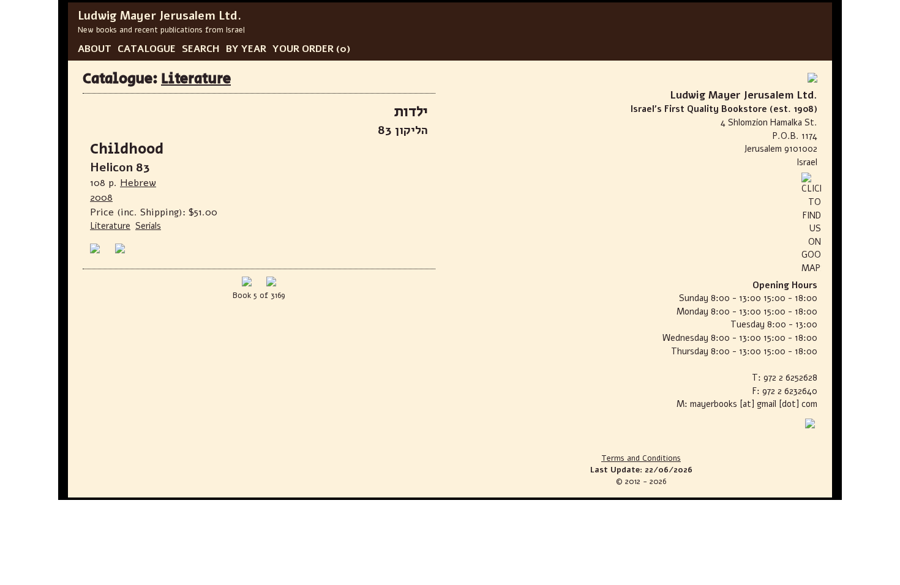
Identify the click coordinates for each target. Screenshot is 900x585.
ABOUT (94, 49)
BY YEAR (246, 49)
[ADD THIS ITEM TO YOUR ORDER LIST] (122, 248)
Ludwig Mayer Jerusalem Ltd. (159, 16)
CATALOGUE (147, 49)
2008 (101, 197)
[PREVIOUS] (247, 283)
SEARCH (201, 49)
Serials (148, 226)
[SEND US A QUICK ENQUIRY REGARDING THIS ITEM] (97, 248)
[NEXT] (271, 283)
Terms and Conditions (641, 458)
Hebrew (138, 183)
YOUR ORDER (303, 49)
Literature (196, 78)
